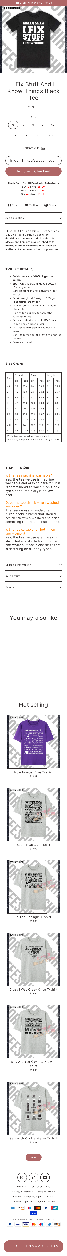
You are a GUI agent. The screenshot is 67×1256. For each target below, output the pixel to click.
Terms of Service (45, 1191)
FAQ (48, 1186)
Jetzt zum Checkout (33, 171)
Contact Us (36, 1186)
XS (13, 124)
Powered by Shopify (45, 1219)
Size (33, 116)
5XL (51, 135)
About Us (21, 1186)
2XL (14, 135)
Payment (11, 587)
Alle (33, 1157)
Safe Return (12, 575)
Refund (50, 1196)
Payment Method (45, 1201)
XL (52, 124)
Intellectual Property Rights (28, 1196)
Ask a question (14, 217)
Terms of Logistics (22, 1201)
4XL (39, 135)
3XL (26, 135)
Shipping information (18, 564)
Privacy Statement (22, 1191)
